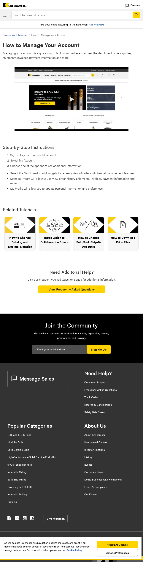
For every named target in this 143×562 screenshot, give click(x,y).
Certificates (90, 494)
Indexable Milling (16, 472)
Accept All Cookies (117, 544)
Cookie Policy (74, 550)
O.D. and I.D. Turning (19, 435)
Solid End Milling (16, 479)
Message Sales (37, 378)
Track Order (91, 397)
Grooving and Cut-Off (19, 487)
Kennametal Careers (95, 442)
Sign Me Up (99, 349)
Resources (9, 35)
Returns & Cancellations (98, 404)
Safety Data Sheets (95, 412)
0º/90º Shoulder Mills (19, 464)
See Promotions (96, 24)
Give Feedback (56, 518)
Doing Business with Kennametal (103, 479)
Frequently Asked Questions (100, 390)
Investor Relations (94, 449)
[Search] (136, 15)
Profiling (12, 502)
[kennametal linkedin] (17, 519)
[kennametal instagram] (32, 519)
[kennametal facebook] (9, 519)
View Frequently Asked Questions (72, 289)
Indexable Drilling (17, 494)
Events (88, 464)
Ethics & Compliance (96, 487)
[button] (71, 99)
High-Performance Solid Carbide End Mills (31, 457)
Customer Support (95, 382)
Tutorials (23, 35)
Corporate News (93, 472)
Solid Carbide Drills (18, 449)
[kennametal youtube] (25, 519)
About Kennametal (94, 435)
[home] (13, 6)
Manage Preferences (117, 553)
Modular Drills (15, 442)
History (88, 457)
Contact (135, 5)
